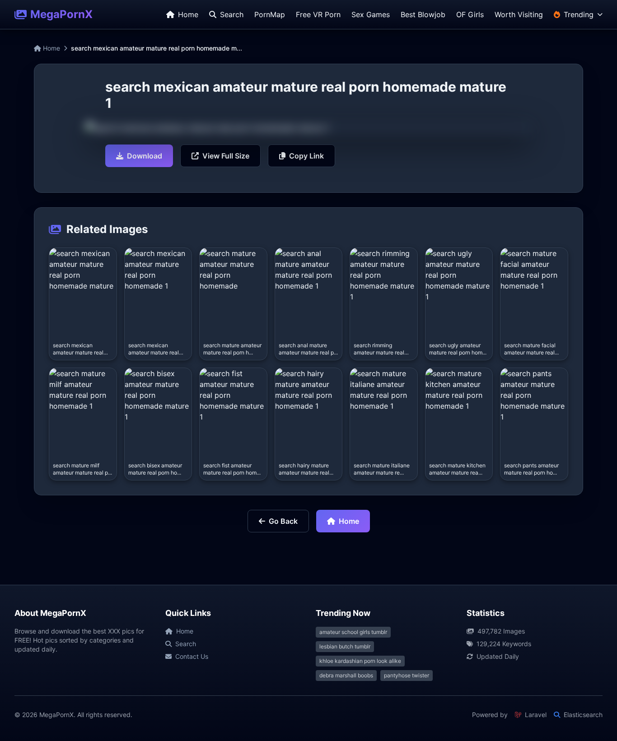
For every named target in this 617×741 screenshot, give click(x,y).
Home (50, 48)
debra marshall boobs (346, 675)
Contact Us (191, 656)
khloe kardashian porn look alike (360, 660)
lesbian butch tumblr (344, 646)
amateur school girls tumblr (353, 632)
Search (185, 644)
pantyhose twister (406, 675)
